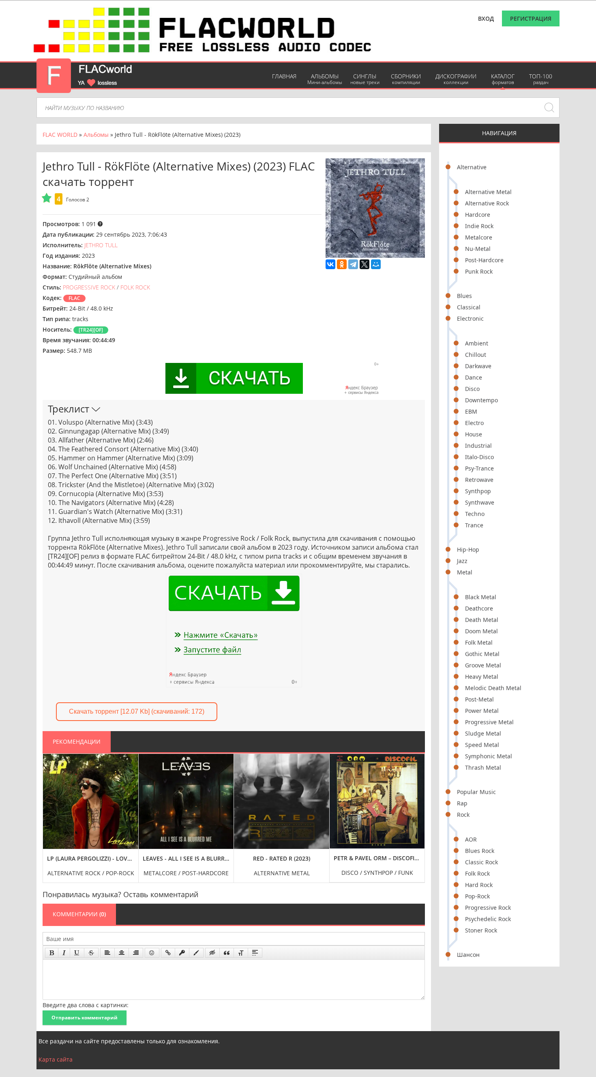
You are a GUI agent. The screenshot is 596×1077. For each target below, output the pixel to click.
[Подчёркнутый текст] (77, 953)
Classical (468, 307)
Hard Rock (479, 885)
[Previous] (51, 812)
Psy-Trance (479, 468)
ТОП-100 (540, 79)
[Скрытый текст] (212, 953)
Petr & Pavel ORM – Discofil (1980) (377, 858)
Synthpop (478, 491)
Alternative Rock (487, 203)
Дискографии (455, 79)
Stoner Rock (481, 930)
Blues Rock (479, 851)
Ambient (476, 343)
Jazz (462, 561)
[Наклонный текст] (64, 953)
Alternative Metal (488, 192)
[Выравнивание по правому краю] (136, 953)
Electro (474, 423)
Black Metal (480, 597)
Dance (473, 377)
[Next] (416, 812)
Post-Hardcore (484, 260)
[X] (364, 264)
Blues (464, 296)
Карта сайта (56, 1059)
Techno (475, 514)
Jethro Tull (101, 245)
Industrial (478, 445)
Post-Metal (479, 699)
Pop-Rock (477, 896)
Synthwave (479, 502)
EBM (471, 411)
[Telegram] (353, 264)
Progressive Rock (488, 907)
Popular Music (476, 792)
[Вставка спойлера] (255, 953)
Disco (472, 389)
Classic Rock (481, 862)
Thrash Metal (483, 767)
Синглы (364, 79)
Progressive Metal (489, 722)
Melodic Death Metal (493, 688)
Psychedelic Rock (488, 919)
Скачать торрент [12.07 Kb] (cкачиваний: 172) (136, 711)
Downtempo (481, 400)
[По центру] (121, 953)
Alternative (472, 167)
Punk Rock (479, 271)
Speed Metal (482, 745)
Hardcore (477, 214)
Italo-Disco (479, 457)
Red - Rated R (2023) (281, 858)
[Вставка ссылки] (168, 953)
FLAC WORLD (60, 134)
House (473, 434)
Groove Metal (483, 665)
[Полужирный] (51, 953)
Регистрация (530, 18)
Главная (284, 76)
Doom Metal (481, 631)
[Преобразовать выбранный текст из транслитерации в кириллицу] (241, 953)
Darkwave (478, 366)
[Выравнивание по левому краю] (107, 953)
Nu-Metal (478, 249)
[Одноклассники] (342, 264)
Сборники (406, 79)
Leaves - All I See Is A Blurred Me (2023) (186, 858)
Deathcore (479, 608)
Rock (463, 814)
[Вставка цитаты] (226, 953)
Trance (474, 525)
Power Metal (482, 710)
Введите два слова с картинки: (86, 1005)
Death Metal (481, 620)
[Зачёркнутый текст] (91, 953)
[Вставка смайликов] (152, 953)
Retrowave (479, 479)
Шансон (468, 954)
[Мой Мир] (376, 264)
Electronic (470, 318)
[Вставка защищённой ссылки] (182, 953)
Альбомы (324, 79)
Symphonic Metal (488, 756)
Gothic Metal (482, 654)
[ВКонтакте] (330, 264)
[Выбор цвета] (196, 953)
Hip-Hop (468, 549)
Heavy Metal (481, 676)
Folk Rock (477, 873)
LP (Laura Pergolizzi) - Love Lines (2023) (90, 858)
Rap (462, 803)
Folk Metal (479, 642)
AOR (471, 839)
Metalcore (478, 237)
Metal (464, 572)
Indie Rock (479, 226)
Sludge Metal (483, 733)
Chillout (475, 354)
